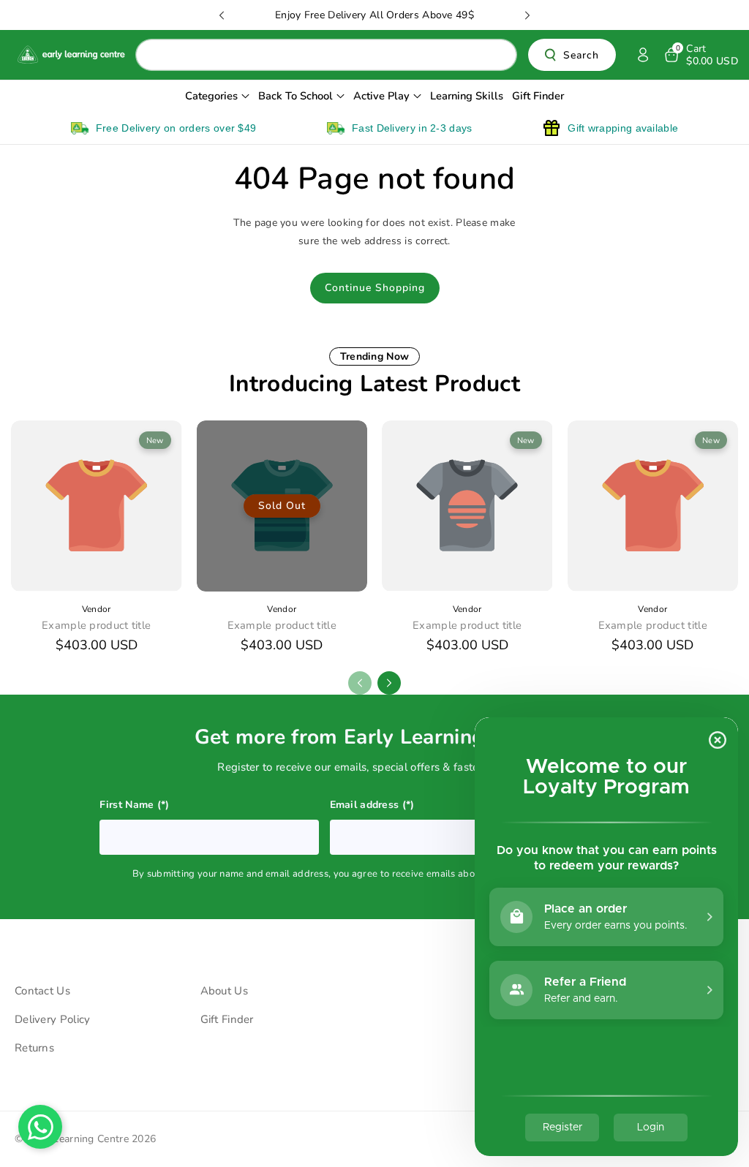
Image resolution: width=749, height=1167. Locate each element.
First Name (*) (134, 805)
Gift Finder (227, 1019)
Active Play (381, 95)
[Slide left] (360, 683)
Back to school (295, 95)
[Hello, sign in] (643, 54)
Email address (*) (372, 805)
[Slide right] (389, 683)
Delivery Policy (53, 1019)
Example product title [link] (96, 625)
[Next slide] (527, 15)
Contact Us (42, 990)
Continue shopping (375, 288)
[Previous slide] (222, 15)
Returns (34, 1048)
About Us (224, 990)
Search (581, 55)
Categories (211, 95)
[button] (700, 54)
